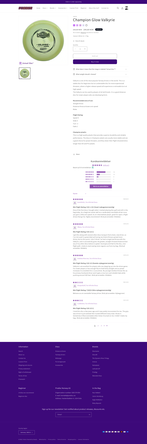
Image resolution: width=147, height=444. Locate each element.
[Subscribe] (89, 414)
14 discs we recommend (26, 393)
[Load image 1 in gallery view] (24, 73)
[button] (45, 8)
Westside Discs (97, 376)
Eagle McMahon (97, 400)
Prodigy (94, 372)
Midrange (58, 358)
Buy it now (95, 62)
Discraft (94, 355)
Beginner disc (22, 396)
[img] (78, 199)
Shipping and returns (25, 365)
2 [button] (98, 326)
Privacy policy (52, 439)
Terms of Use (22, 376)
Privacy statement (24, 369)
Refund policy (42, 439)
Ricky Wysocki (96, 403)
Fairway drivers (60, 355)
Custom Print (22, 362)
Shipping (83, 32)
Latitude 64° (96, 369)
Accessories (59, 365)
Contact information (83, 439)
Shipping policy (72, 439)
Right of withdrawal (24, 372)
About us (21, 355)
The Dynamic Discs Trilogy (100, 358)
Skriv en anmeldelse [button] (100, 186)
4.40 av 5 (106, 165)
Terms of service (62, 439)
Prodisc (25, 439)
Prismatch (21, 379)
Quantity (75, 45)
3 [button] (101, 326)
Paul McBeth (96, 393)
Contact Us (22, 358)
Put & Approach (60, 362)
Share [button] (78, 154)
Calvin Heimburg (97, 396)
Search (20, 351)
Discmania (95, 351)
